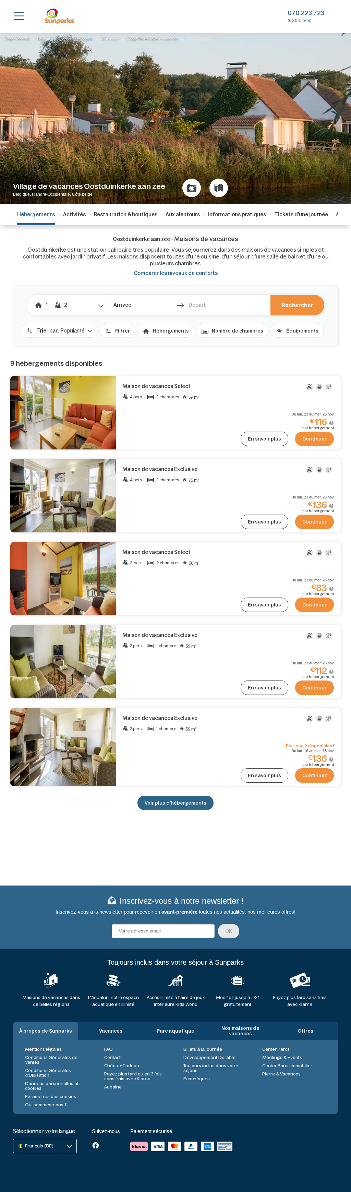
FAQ (108, 1049)
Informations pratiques (237, 214)
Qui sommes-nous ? (46, 1104)
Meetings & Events (282, 1057)
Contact (112, 1057)
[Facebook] (95, 1146)
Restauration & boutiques (125, 214)
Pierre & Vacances (281, 1073)
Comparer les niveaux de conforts (176, 273)
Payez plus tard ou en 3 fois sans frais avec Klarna (133, 1076)
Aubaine (113, 1086)
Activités (74, 214)
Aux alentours (183, 214)
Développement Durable (209, 1057)
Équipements (302, 331)
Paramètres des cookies (50, 1096)
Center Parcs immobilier (287, 1065)
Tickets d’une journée (301, 214)
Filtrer (122, 331)
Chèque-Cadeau (121, 1065)
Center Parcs (276, 1049)
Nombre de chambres (237, 331)
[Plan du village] (218, 188)
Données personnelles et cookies (51, 1086)
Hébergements (171, 331)
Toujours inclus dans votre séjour (210, 1068)
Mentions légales (43, 1049)
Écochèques (196, 1078)
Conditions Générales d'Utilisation (48, 1073)
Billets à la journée (202, 1049)
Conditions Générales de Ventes (51, 1060)
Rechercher (297, 305)
